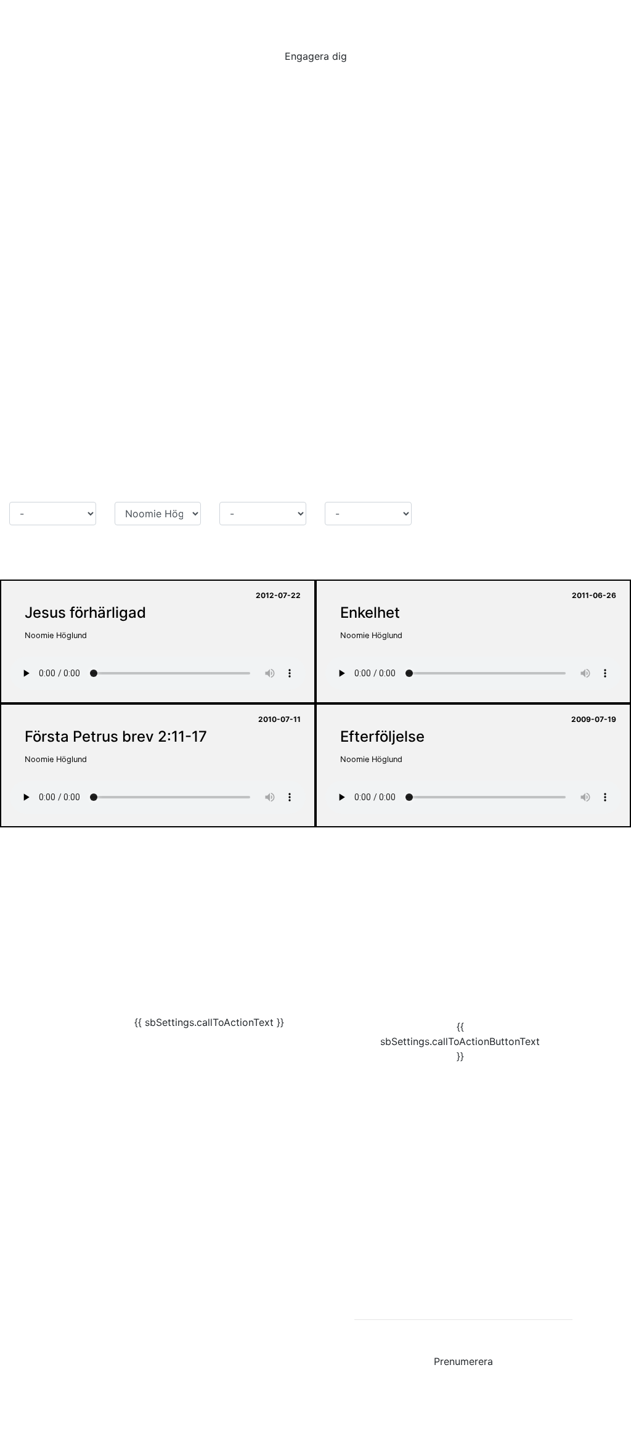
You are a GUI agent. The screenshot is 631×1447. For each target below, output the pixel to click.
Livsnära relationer (474, 17)
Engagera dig (316, 56)
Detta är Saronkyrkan (89, 1253)
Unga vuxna (385, 17)
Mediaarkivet (69, 1228)
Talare (129, 489)
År (224, 489)
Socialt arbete (567, 17)
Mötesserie (34, 489)
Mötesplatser (235, 17)
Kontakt (57, 1203)
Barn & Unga (312, 17)
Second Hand (70, 1277)
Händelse (346, 489)
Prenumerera (463, 1361)
